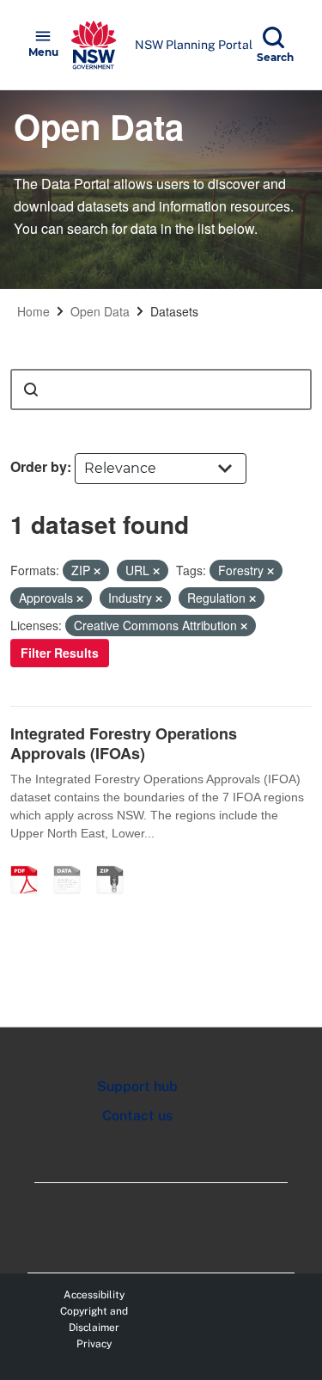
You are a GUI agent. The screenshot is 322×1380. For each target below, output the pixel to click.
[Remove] (97, 571)
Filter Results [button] (60, 652)
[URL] (73, 861)
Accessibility (94, 1295)
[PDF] (30, 861)
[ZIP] (116, 861)
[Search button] (31, 389)
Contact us (137, 1115)
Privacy (94, 1344)
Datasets (174, 311)
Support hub (137, 1086)
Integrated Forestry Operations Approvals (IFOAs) (123, 743)
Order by (38, 466)
